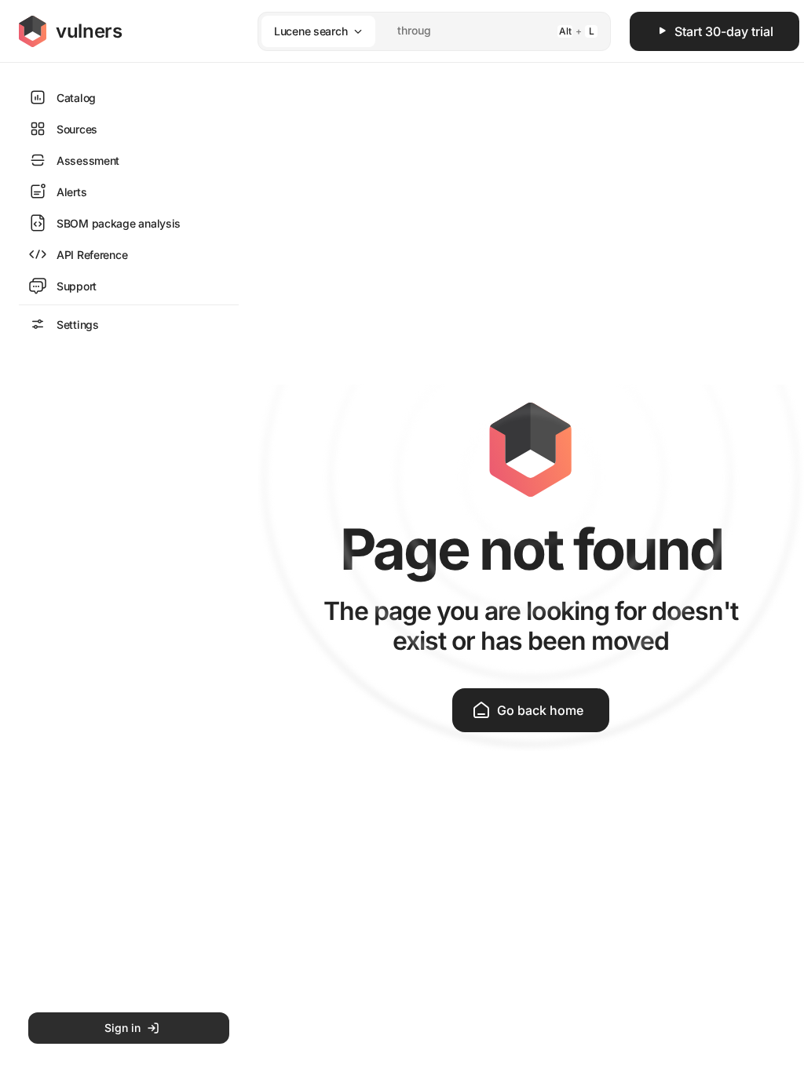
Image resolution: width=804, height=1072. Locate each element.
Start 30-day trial (723, 31)
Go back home (540, 710)
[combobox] (413, 31)
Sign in (122, 1027)
